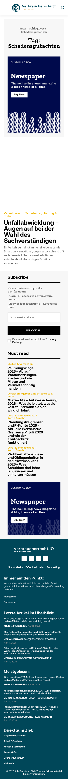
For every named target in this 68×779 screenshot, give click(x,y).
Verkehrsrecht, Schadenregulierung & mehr (30, 215)
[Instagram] (31, 558)
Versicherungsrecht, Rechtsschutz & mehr (30, 394)
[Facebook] (24, 558)
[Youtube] (45, 558)
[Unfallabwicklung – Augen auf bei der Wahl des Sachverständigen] (34, 174)
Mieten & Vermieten (20, 364)
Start (22, 28)
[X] (38, 558)
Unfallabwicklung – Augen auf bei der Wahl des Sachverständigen (31, 231)
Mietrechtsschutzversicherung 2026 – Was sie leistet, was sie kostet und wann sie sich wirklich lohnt (32, 405)
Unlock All (34, 330)
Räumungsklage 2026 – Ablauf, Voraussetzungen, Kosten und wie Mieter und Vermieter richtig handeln (22, 378)
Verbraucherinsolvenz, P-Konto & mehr (23, 416)
